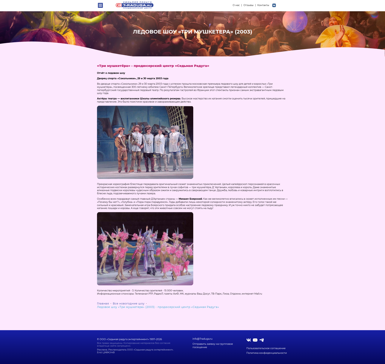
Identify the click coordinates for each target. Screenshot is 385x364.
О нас (236, 5)
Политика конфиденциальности (266, 353)
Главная (103, 303)
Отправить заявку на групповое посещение (212, 345)
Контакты (263, 5)
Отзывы (248, 5)
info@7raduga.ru (202, 339)
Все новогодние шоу (128, 303)
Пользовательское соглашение (266, 348)
